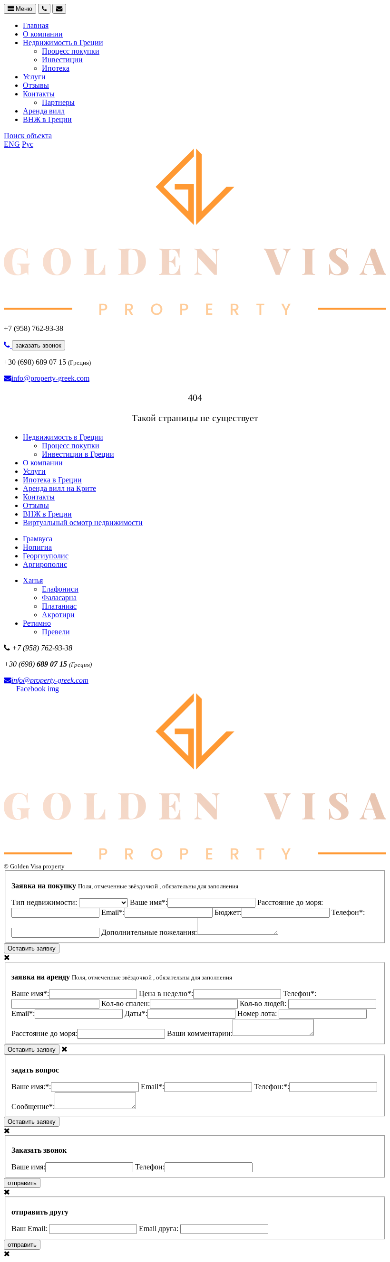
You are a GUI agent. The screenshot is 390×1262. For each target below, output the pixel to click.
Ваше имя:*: (31, 1087)
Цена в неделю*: (166, 993)
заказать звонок (38, 345)
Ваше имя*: (148, 902)
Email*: (113, 912)
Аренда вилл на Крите (59, 488)
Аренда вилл (44, 111)
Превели (56, 632)
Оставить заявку (32, 948)
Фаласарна (59, 597)
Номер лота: (258, 1013)
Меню (23, 8)
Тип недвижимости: (45, 902)
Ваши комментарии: (200, 1033)
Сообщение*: (33, 1106)
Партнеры (58, 102)
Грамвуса (37, 539)
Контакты (39, 94)
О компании (43, 34)
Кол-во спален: (125, 1003)
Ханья (33, 580)
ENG (12, 144)
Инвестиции (62, 60)
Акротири (58, 615)
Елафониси (60, 589)
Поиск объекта (28, 136)
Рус (27, 144)
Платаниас (59, 606)
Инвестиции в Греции (78, 454)
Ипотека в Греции (52, 480)
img (53, 689)
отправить (22, 1183)
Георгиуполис (45, 556)
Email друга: (159, 1228)
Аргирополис (45, 564)
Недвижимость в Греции (63, 42)
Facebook (31, 689)
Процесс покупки (70, 51)
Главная (36, 25)
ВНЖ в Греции (47, 119)
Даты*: (136, 1013)
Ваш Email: (30, 1228)
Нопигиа (37, 547)
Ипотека (55, 68)
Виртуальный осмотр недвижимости (83, 522)
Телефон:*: (271, 1087)
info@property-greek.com (50, 378)
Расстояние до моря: (44, 1033)
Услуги (34, 77)
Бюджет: (228, 912)
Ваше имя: (28, 1167)
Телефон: (150, 1167)
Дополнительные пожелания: (149, 932)
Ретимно (37, 623)
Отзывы (36, 85)
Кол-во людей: (264, 1003)
